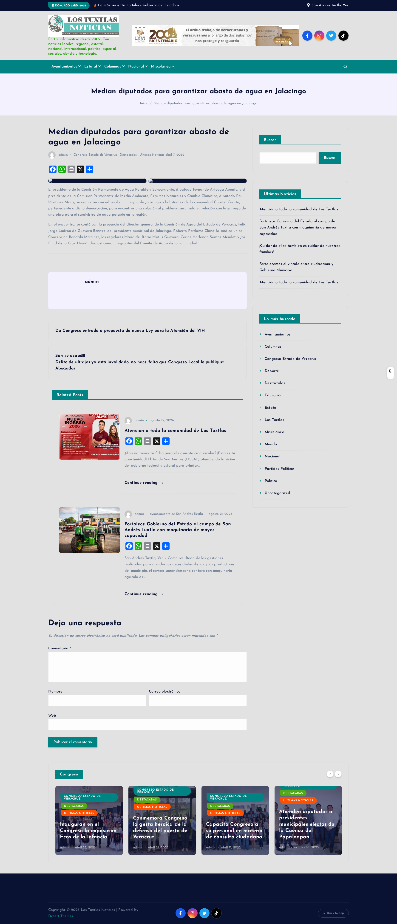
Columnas (112, 66)
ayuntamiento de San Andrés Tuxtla (176, 514)
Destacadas (128, 155)
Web (52, 716)
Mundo (271, 444)
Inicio (144, 103)
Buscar (270, 140)
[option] (89, 820)
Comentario (59, 648)
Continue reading (142, 483)
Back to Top (335, 913)
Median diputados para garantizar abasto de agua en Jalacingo (205, 103)
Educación (273, 395)
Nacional (136, 66)
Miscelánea (161, 66)
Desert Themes (60, 916)
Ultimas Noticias (151, 155)
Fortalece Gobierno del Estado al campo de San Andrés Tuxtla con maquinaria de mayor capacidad (298, 228)
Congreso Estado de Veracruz (95, 155)
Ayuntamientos (64, 66)
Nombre (55, 691)
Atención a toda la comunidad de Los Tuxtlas (298, 209)
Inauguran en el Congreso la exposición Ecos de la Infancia (88, 831)
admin (63, 155)
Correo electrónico (164, 691)
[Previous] (330, 773)
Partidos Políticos (280, 469)
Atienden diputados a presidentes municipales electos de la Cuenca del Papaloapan (307, 824)
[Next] (338, 773)
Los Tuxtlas (274, 420)
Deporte (272, 371)
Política (271, 481)
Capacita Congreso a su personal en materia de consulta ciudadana (234, 831)
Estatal (90, 66)
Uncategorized (277, 493)
